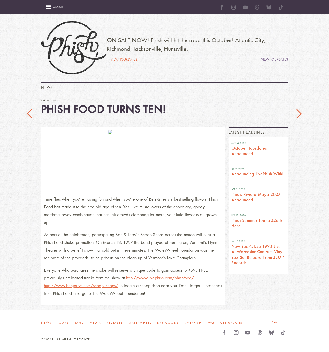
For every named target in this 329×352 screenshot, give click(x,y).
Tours (63, 322)
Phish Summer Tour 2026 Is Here (256, 223)
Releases (115, 322)
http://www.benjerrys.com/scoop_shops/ (81, 285)
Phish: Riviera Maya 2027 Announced (256, 197)
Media (95, 322)
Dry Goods (168, 322)
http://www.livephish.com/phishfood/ (160, 278)
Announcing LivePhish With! (257, 174)
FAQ (210, 322)
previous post (30, 114)
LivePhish (193, 322)
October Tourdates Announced (249, 151)
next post (299, 114)
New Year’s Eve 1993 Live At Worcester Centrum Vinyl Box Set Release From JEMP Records (257, 254)
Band (79, 322)
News (46, 322)
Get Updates (231, 322)
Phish (74, 47)
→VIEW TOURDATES (122, 59)
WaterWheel (140, 322)
